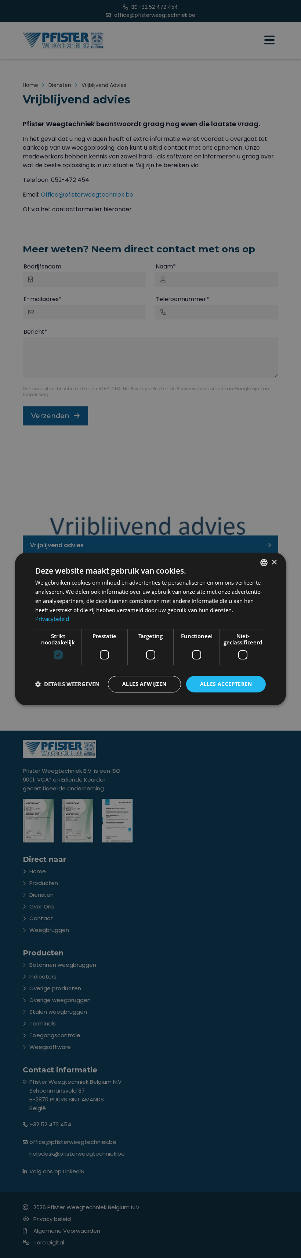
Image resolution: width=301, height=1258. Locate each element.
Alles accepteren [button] (226, 683)
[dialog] (150, 629)
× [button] (274, 562)
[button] (67, 684)
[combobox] (264, 562)
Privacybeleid (52, 618)
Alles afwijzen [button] (144, 683)
